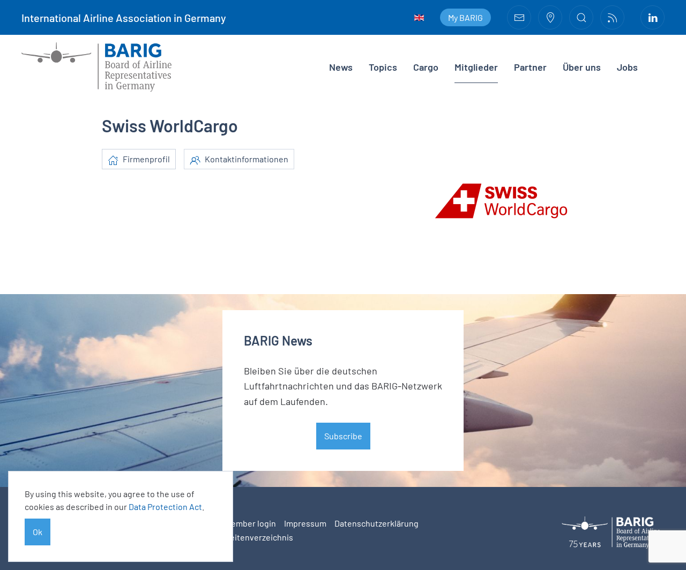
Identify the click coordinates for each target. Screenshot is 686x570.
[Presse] (612, 17)
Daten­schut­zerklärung (376, 523)
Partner (530, 67)
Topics (383, 67)
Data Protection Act (165, 506)
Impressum (305, 523)
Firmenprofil (145, 159)
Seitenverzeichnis (259, 537)
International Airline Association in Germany (123, 17)
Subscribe (343, 436)
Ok (37, 532)
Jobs (627, 67)
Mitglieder (476, 67)
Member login (250, 523)
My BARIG (465, 17)
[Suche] (581, 17)
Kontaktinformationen (245, 159)
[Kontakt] (519, 17)
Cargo (425, 67)
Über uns (582, 67)
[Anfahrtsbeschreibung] (550, 17)
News (341, 67)
